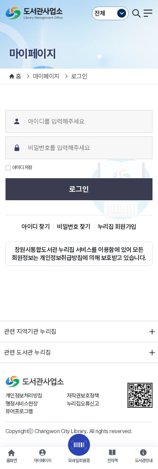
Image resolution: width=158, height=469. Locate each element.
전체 (99, 13)
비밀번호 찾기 (73, 226)
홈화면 (11, 460)
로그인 (79, 189)
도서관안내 (143, 460)
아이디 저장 (22, 167)
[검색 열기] (136, 13)
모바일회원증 (79, 460)
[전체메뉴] (148, 13)
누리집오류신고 (83, 403)
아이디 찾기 (36, 226)
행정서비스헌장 (21, 403)
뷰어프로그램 (19, 411)
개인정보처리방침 (24, 395)
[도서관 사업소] (36, 13)
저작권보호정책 (83, 395)
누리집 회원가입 (117, 226)
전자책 (112, 460)
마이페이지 (42, 460)
